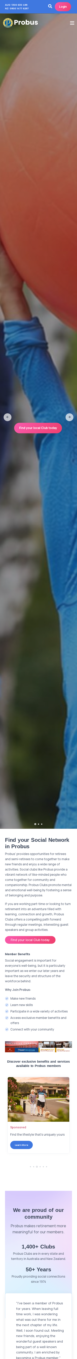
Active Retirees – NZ (25, 1127)
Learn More (21, 1145)
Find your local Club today (38, 428)
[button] (7, 417)
